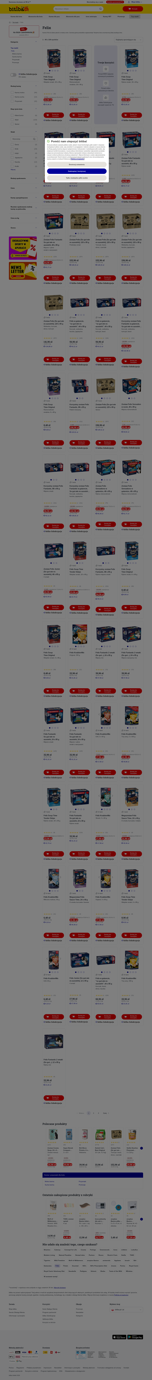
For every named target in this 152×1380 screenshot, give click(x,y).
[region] (77, 160)
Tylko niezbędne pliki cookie (77, 178)
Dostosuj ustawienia (77, 164)
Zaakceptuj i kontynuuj (77, 171)
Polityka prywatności (77, 159)
